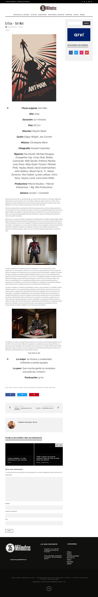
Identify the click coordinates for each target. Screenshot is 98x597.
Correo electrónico (11, 511)
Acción (10, 387)
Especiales (42, 14)
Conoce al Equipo (11, 1)
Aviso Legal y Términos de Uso (23, 577)
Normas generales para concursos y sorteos (53, 577)
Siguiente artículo (49, 406)
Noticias (69, 14)
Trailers (69, 560)
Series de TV (70, 558)
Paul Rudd (46, 387)
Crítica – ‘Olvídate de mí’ (45, 408)
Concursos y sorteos (21, 14)
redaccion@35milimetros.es (18, 559)
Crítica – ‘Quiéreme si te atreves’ (23, 409)
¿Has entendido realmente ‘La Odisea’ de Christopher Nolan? (53, 557)
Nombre (7, 503)
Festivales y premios (56, 14)
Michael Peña (40, 387)
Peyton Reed (52, 387)
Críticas (34, 14)
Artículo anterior (19, 406)
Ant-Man (15, 387)
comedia (21, 387)
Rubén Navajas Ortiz (12, 26)
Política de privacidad (50, 579)
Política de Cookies (80, 577)
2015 (7, 387)
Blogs (82, 14)
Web (6, 519)
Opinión (69, 563)
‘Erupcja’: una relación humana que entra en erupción (51, 550)
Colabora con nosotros (23, 1)
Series (76, 14)
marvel (25, 387)
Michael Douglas (31, 387)
